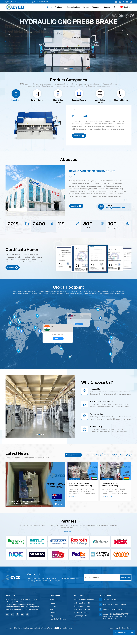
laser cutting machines (82, 609)
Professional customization (101, 401)
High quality (95, 389)
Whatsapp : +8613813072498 (113, 609)
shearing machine (80, 612)
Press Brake (80, 116)
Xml (120, 628)
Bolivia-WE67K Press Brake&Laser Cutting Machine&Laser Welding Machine (114, 484)
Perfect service (96, 414)
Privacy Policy (126, 628)
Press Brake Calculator (58, 619)
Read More (56, 323)
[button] (65, 68)
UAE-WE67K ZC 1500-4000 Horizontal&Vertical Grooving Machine (80, 484)
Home (49, 7)
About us (95, 7)
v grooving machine (81, 616)
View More (79, 135)
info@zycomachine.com (116, 208)
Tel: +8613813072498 (41, 2)
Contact (107, 7)
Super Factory (96, 426)
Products (58, 7)
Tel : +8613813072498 (110, 600)
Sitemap (110, 628)
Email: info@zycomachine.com (18, 2)
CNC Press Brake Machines (84, 600)
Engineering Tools (73, 7)
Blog (51, 616)
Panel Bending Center (82, 606)
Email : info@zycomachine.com (114, 604)
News (85, 7)
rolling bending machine (82, 603)
